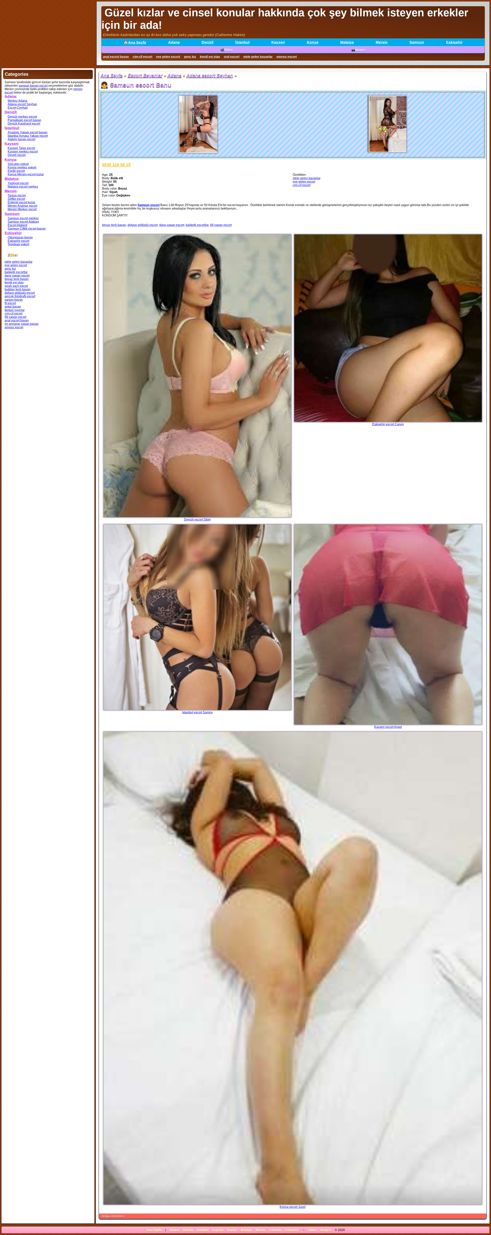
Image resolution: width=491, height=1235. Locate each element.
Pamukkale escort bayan (24, 120)
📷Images (358, 49)
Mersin (382, 42)
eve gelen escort (168, 56)
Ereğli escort (16, 171)
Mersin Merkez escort (22, 209)
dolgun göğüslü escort (143, 225)
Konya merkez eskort (22, 167)
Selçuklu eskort (18, 164)
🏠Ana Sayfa (135, 42)
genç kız (190, 56)
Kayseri (278, 42)
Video (312, 1230)
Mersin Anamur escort (22, 205)
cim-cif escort (142, 56)
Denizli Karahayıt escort (24, 123)
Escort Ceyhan (18, 107)
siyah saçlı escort (16, 286)
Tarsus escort (17, 195)
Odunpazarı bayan (20, 237)
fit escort (10, 303)
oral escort (231, 56)
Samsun (416, 42)
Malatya (347, 42)
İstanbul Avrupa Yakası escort (28, 135)
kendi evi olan (210, 56)
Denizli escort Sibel (197, 519)
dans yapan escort (171, 225)
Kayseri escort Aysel (388, 727)
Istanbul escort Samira (197, 712)
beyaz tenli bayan (114, 225)
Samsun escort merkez (23, 218)
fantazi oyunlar (15, 310)
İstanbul (242, 42)
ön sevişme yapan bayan (22, 323)
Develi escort (17, 155)
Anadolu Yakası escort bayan (27, 132)
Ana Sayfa (112, 75)
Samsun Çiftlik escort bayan (27, 228)
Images (325, 1230)
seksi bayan (13, 306)
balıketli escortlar (197, 225)
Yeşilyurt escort (18, 183)
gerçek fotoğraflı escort (20, 296)
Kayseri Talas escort (21, 148)
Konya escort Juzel (293, 1207)
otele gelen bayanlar (258, 56)
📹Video (226, 49)
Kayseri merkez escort (23, 151)
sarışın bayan (14, 299)
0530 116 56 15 (116, 164)
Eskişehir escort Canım (388, 424)
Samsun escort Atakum (23, 221)
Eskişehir (454, 42)
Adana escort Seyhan (209, 75)
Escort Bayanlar (145, 75)
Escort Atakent (17, 225)
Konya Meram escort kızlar (26, 174)
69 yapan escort (221, 225)
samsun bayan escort (33, 85)
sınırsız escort (286, 56)
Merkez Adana (17, 100)
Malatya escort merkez (23, 186)
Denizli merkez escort (22, 116)
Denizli (207, 42)
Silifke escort (16, 198)
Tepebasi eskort (18, 244)
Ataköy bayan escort (21, 139)
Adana (174, 42)
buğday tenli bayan (17, 289)
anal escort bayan (116, 56)
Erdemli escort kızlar (21, 202)
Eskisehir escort (18, 240)
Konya (312, 42)
